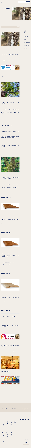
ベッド (25, 43)
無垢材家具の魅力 (11, 422)
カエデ (28, 49)
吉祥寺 (27, 36)
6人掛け (24, 39)
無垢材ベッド (3, 427)
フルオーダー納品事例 (7, 423)
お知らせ (11, 433)
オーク (28, 45)
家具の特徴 (7, 421)
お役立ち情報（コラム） (12, 434)
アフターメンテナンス (11, 424)
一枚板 (27, 40)
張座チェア (25, 42)
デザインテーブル (3, 424)
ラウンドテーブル (25, 40)
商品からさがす (3, 421)
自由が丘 (26, 36)
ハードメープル (25, 45)
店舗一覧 (7, 433)
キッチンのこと (25, 31)
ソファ (29, 42)
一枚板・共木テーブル (3, 423)
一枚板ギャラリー (7, 435)
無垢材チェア (3, 422)
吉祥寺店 (7, 436)
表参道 (24, 36)
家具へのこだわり (7, 420)
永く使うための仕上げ (11, 423)
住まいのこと (25, 32)
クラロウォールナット (25, 49)
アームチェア (27, 42)
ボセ (24, 48)
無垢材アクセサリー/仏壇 (4, 429)
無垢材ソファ (3, 425)
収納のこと (25, 30)
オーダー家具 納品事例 (15, 421)
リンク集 (11, 435)
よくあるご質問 (3, 437)
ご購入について (3, 436)
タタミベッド (28, 43)
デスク (24, 43)
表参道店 (7, 434)
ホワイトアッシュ (26, 46)
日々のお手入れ (3, 438)
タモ (24, 46)
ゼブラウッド (26, 48)
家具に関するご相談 (3, 435)
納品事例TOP (15, 420)
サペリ (28, 46)
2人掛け (26, 39)
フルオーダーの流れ (7, 422)
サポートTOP (3, 433)
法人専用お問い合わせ (3, 441)
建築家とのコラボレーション (15, 423)
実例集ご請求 (3, 442)
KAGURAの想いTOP (11, 421)
